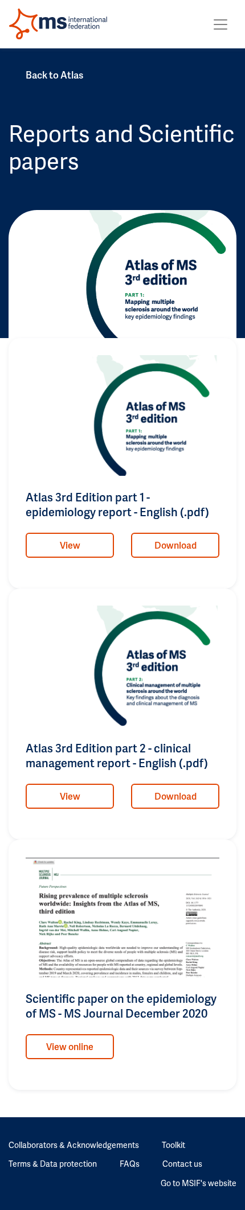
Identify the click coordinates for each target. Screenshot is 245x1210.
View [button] (70, 545)
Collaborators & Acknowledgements (74, 1144)
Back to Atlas (54, 74)
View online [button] (69, 1046)
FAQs (130, 1163)
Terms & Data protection (53, 1163)
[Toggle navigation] (220, 24)
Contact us (182, 1163)
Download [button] (175, 545)
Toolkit (173, 1144)
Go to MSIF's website (198, 1183)
